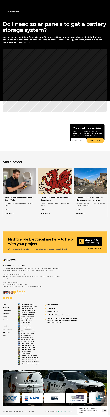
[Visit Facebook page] (4, 298)
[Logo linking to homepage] (9, 260)
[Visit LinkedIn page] (7, 298)
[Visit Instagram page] (11, 298)
